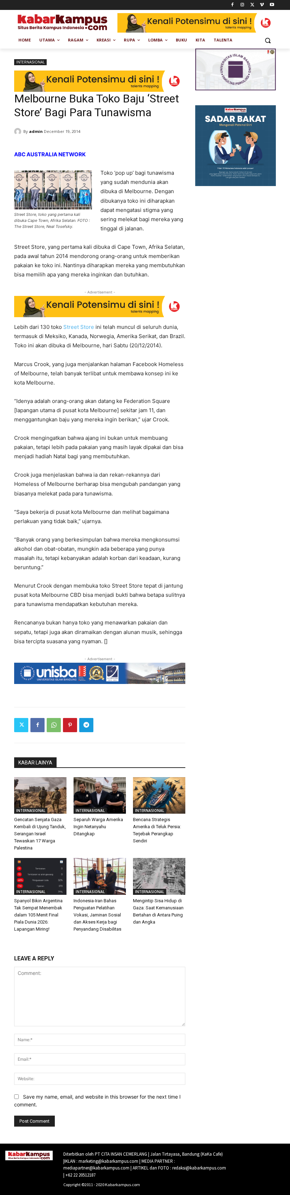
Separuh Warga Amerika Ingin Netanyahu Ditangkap (98, 826)
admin (36, 131)
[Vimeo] (262, 5)
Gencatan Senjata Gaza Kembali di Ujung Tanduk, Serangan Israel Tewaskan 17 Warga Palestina (40, 834)
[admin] (18, 131)
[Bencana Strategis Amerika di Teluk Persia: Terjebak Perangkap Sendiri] (159, 795)
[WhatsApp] (54, 725)
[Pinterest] (70, 725)
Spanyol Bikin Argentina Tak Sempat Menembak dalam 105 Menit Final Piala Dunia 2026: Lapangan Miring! (38, 915)
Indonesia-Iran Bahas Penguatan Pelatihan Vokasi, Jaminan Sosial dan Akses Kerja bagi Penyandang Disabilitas (97, 915)
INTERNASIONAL (30, 62)
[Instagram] (242, 5)
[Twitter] (252, 5)
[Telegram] (86, 725)
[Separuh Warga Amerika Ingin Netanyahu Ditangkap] (100, 795)
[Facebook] (232, 5)
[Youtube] (272, 5)
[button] (267, 40)
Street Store (78, 327)
